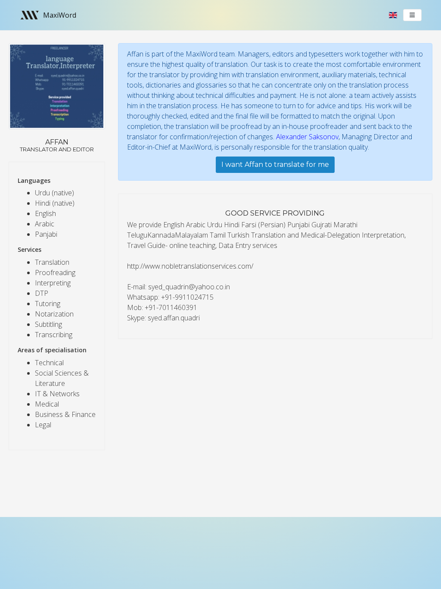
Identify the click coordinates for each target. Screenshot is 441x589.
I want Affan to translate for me (275, 164)
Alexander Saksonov (307, 136)
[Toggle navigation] (412, 15)
